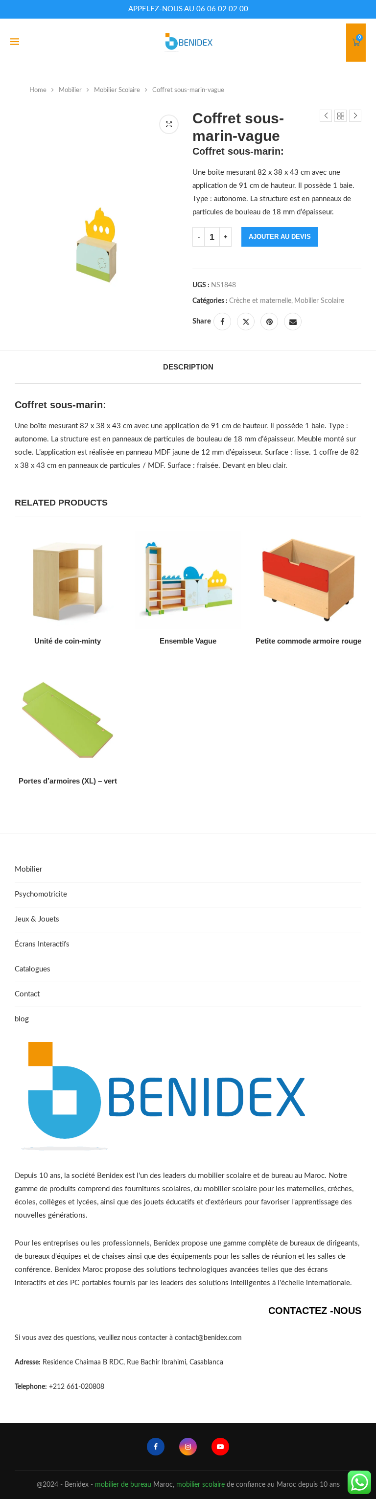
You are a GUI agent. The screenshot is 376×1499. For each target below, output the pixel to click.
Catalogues (32, 969)
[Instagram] (188, 1446)
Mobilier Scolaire (117, 90)
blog (22, 1019)
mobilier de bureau (123, 1484)
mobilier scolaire (200, 1484)
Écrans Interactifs (42, 944)
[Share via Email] (293, 321)
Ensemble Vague (188, 641)
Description (188, 367)
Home (38, 90)
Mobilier (70, 90)
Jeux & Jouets (37, 919)
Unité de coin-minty (67, 641)
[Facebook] (155, 1446)
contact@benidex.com (208, 1338)
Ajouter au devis (280, 236)
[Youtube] (220, 1446)
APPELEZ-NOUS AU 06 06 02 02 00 (188, 9)
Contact (27, 994)
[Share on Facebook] (222, 321)
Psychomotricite (41, 894)
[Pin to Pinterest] (269, 321)
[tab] (188, 366)
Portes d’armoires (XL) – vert (68, 781)
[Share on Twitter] (246, 321)
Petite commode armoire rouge (308, 641)
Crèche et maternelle (260, 301)
